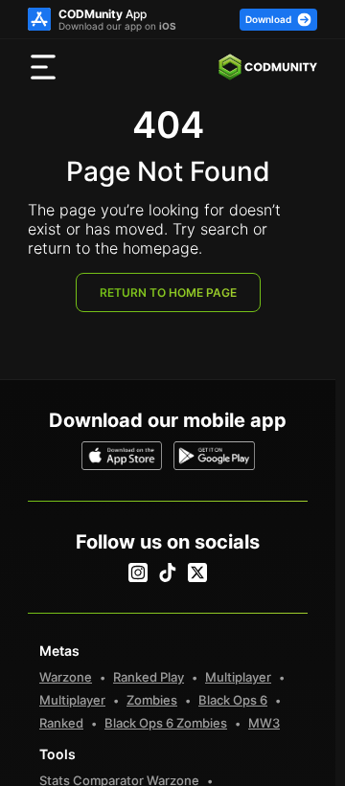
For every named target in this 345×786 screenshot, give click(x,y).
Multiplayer (238, 677)
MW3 (264, 722)
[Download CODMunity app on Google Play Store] (214, 455)
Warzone (65, 677)
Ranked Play (148, 677)
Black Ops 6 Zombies (165, 722)
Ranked (61, 722)
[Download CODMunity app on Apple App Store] (122, 455)
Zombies (151, 699)
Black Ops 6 (232, 699)
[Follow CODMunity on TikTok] (167, 572)
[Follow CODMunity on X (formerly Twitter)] (197, 572)
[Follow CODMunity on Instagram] (138, 572)
